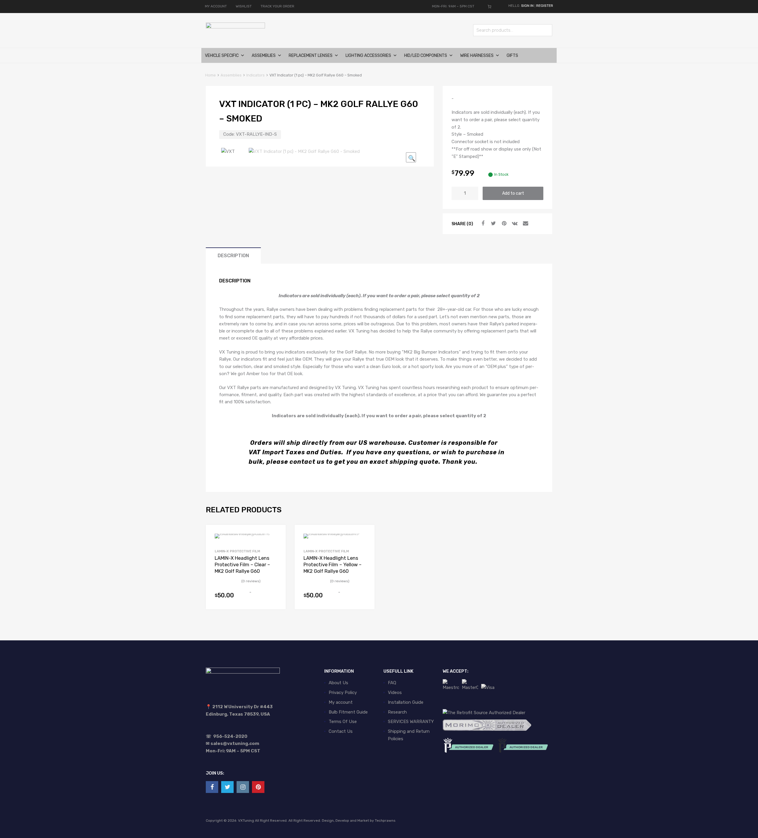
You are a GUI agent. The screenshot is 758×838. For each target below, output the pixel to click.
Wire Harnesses (477, 55)
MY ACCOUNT (216, 6)
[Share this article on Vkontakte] (514, 223)
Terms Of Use (343, 721)
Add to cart (513, 193)
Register (544, 6)
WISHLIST (244, 6)
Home (210, 75)
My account (341, 702)
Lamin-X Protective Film (237, 551)
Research (397, 712)
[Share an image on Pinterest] (503, 223)
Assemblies (264, 55)
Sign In (527, 6)
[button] (411, 157)
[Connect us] (212, 787)
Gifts (512, 55)
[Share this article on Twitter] (493, 223)
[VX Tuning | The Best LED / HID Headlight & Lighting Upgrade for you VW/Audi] (235, 27)
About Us (338, 682)
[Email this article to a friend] (525, 223)
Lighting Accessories (368, 55)
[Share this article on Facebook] (482, 223)
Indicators (255, 75)
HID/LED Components (425, 55)
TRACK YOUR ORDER (277, 6)
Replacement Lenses (311, 55)
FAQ (392, 682)
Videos (395, 692)
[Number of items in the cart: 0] (489, 6)
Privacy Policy (343, 692)
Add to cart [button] (273, 598)
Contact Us (341, 731)
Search (546, 31)
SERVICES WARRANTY (411, 721)
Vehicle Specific (222, 55)
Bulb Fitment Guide (348, 712)
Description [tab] (233, 255)
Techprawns (385, 820)
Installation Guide (405, 702)
